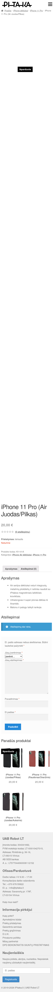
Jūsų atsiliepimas (14, 660)
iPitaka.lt (19, 987)
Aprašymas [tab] (11, 568)
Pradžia (8, 10)
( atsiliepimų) (22, 531)
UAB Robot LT (32, 987)
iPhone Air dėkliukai (22, 554)
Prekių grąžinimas (12, 930)
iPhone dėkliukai (20, 10)
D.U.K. (6, 934)
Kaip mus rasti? (10, 902)
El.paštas (10, 712)
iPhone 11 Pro (36, 10)
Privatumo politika (11, 937)
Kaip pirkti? (8, 915)
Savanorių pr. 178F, (21, 891)
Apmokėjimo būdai (12, 919)
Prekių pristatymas (12, 923)
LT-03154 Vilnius (11, 895)
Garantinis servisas (12, 926)
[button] (50, 4)
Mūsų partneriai (10, 941)
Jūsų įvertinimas (13, 652)
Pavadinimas (12, 698)
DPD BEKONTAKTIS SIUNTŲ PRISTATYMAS (26, 945)
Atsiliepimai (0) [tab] (28, 568)
